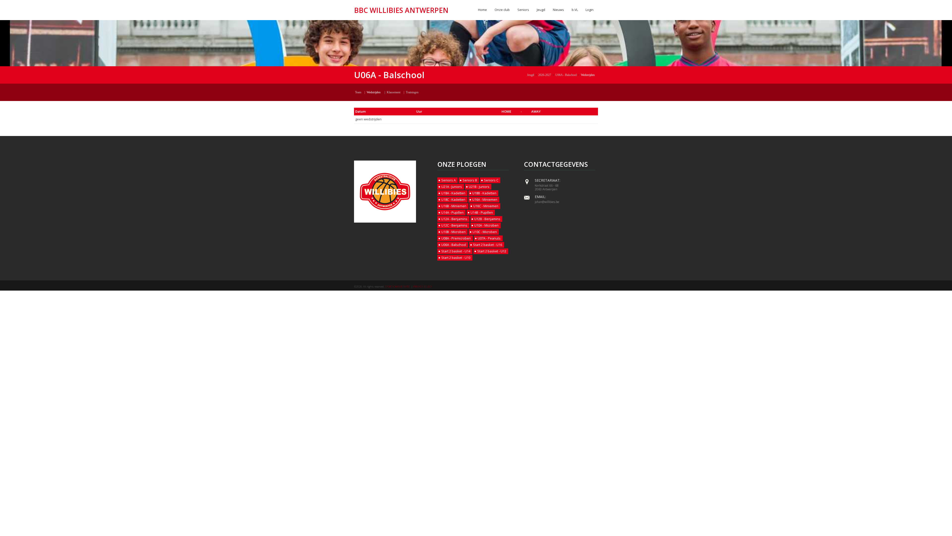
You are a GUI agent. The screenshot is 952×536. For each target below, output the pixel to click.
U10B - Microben (453, 232)
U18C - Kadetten (453, 199)
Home (482, 9)
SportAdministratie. (398, 286)
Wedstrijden (588, 75)
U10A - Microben (486, 225)
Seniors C (491, 180)
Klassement (393, 92)
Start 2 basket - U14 (455, 251)
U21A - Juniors (451, 186)
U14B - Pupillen (482, 212)
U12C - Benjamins (454, 225)
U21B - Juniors (479, 186)
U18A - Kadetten (453, 193)
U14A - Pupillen (452, 212)
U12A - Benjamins (454, 219)
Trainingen (412, 92)
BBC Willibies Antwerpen (401, 10)
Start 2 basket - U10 (455, 257)
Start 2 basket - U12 (491, 251)
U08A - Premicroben (456, 238)
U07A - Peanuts (489, 238)
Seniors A (448, 180)
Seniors (523, 9)
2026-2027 (544, 75)
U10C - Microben (485, 232)
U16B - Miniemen (453, 206)
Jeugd (541, 9)
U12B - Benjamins (487, 219)
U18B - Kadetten (484, 193)
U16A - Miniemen (484, 199)
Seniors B (470, 180)
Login (590, 9)
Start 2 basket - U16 (487, 244)
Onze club (502, 9)
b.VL (575, 9)
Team (358, 92)
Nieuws (558, 9)
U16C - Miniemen (485, 206)
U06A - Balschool (566, 75)
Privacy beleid (422, 286)
